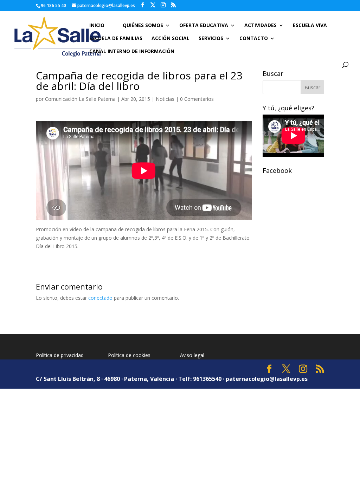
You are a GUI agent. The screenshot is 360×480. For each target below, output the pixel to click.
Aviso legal (192, 355)
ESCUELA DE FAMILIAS (115, 38)
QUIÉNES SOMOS (143, 25)
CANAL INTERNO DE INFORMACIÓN (131, 51)
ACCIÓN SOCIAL (170, 38)
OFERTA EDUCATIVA (203, 25)
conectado (100, 297)
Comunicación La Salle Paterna (80, 99)
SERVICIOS (211, 38)
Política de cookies (129, 355)
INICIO (96, 25)
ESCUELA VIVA (310, 25)
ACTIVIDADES (260, 25)
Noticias (165, 99)
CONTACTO (253, 38)
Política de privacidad (60, 355)
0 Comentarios (197, 99)
